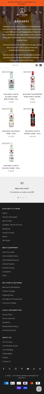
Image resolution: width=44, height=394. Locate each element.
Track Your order (8, 252)
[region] (22, 187)
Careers (5, 357)
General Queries (8, 264)
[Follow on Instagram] (16, 369)
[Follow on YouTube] (28, 369)
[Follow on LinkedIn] (40, 369)
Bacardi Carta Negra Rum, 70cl (33, 132)
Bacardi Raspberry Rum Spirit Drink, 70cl (32, 96)
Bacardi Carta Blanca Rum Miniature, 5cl (11, 96)
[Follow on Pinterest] (22, 369)
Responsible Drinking (10, 326)
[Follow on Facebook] (3, 369)
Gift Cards (6, 240)
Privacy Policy (7, 315)
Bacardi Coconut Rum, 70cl (11, 132)
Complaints (6, 272)
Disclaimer (6, 322)
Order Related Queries (10, 260)
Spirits (4, 213)
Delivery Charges (8, 291)
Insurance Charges (9, 303)
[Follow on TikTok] (34, 369)
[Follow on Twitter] (9, 369)
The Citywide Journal (10, 346)
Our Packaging (7, 350)
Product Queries (8, 268)
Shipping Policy (7, 295)
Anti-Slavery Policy (9, 330)
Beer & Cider (7, 221)
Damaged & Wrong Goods (12, 299)
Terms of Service (8, 318)
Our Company (7, 342)
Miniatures (6, 229)
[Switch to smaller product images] (41, 65)
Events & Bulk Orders (10, 256)
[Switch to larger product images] (37, 65)
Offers (4, 236)
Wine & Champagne (9, 217)
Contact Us (6, 361)
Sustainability (7, 354)
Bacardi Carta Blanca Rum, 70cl (11, 167)
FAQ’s (4, 275)
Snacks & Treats (8, 233)
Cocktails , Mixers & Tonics (12, 225)
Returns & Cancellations (11, 287)
